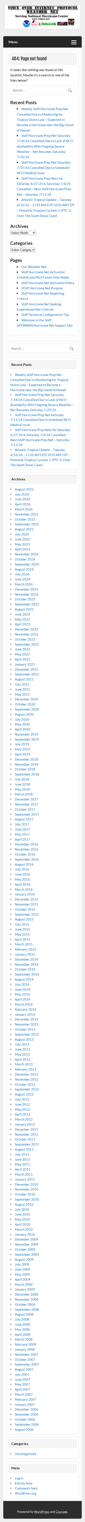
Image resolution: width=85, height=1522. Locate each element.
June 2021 (22, 689)
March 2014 (24, 1004)
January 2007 (25, 1404)
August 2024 (24, 569)
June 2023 (22, 614)
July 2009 (22, 1264)
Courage (61, 1511)
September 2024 (27, 564)
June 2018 (22, 784)
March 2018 (24, 794)
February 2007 (25, 1399)
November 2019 (26, 734)
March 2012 (24, 1119)
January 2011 (25, 1179)
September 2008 (27, 1309)
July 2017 (22, 824)
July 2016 (22, 869)
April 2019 (22, 754)
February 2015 (25, 949)
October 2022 (25, 639)
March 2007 (24, 1394)
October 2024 (25, 559)
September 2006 (27, 1424)
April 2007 (22, 1389)
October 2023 (25, 599)
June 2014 (22, 989)
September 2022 (27, 644)
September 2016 (27, 859)
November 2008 (26, 1299)
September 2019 (27, 739)
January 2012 (25, 1124)
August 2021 (24, 679)
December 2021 (26, 669)
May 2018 (22, 789)
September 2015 (27, 914)
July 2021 (22, 684)
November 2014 (26, 964)
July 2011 (22, 1154)
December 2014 (26, 959)
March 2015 (24, 944)
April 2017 (22, 839)
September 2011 (27, 1144)
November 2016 (26, 849)
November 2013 (26, 1024)
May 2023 (22, 619)
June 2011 (22, 1159)
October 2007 (25, 1359)
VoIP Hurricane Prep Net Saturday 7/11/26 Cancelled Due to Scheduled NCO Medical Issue (43, 167)
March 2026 (24, 509)
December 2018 (26, 759)
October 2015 (25, 909)
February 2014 (25, 1009)
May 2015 (22, 934)
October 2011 (25, 1139)
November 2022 (26, 634)
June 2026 (22, 499)
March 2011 (24, 1174)
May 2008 (22, 1329)
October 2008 (25, 1304)
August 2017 (24, 819)
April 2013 (22, 1059)
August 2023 (24, 609)
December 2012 (26, 1074)
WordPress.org (25, 1493)
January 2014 (25, 1014)
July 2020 (22, 719)
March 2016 (24, 889)
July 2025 (22, 534)
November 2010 (26, 1189)
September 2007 (27, 1364)
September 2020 (27, 709)
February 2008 (25, 1344)
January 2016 (25, 894)
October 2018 (25, 769)
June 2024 (22, 579)
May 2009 (22, 1274)
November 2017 (26, 804)
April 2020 (22, 729)
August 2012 (24, 1094)
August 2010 (24, 1204)
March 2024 (24, 584)
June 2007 (22, 1379)
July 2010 (22, 1209)
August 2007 (24, 1369)
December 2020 (26, 699)
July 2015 (22, 924)
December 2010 (26, 1184)
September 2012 (27, 1089)
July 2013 (22, 1044)
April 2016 (22, 884)
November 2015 (26, 904)
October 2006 (25, 1419)
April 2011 (22, 1169)
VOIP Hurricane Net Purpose (42, 288)
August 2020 (24, 714)
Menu (13, 42)
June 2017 (22, 829)
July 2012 (22, 1099)
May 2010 (22, 1219)
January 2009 (25, 1289)
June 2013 (22, 1049)
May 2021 (22, 694)
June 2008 (22, 1324)
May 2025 (22, 544)
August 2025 (24, 529)
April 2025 (22, 549)
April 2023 (22, 624)
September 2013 (27, 1034)
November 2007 (26, 1354)
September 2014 (27, 974)
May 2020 (22, 724)
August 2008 (24, 1314)
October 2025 (25, 519)
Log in (19, 1478)
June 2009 (22, 1269)
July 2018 (22, 779)
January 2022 (25, 664)
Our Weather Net (34, 267)
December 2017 (26, 799)
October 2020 (25, 704)
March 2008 (24, 1339)
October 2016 (25, 854)
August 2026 (24, 489)
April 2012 (22, 1114)
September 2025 (27, 524)
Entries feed (23, 1483)
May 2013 (22, 1054)
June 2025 (22, 539)
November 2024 (26, 554)
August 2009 (24, 1259)
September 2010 (27, 1199)
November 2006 (26, 1414)
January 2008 (25, 1349)
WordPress (41, 1511)
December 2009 (26, 1239)
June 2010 (22, 1214)
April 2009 (22, 1279)
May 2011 (22, 1164)
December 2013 (26, 1019)
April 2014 (22, 999)
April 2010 (22, 1224)
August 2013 (24, 1039)
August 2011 (24, 1149)
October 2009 (25, 1249)
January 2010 (25, 1234)
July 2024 (22, 574)
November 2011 (26, 1134)
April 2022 (22, 659)
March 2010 (24, 1229)
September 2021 (27, 674)
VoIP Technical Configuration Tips (45, 315)
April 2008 (22, 1334)
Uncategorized (25, 1454)
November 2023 (26, 594)
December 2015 (26, 899)
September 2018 (27, 774)
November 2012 (26, 1079)
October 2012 (25, 1084)
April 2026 (22, 504)
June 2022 (22, 649)
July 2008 (22, 1319)
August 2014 (24, 979)
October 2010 (25, 1194)
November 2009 (26, 1244)
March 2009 (24, 1284)
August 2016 (24, 864)
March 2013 (24, 1064)
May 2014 (22, 994)
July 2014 (22, 984)
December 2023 (26, 589)
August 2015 (24, 919)
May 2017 (22, 834)
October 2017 (25, 809)
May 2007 (22, 1384)
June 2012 (22, 1104)
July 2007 (22, 1374)
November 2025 (26, 514)
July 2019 (22, 744)
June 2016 (22, 874)
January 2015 (25, 954)
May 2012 (22, 1109)
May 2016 (22, 879)
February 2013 (25, 1069)
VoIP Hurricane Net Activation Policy (47, 283)
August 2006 (24, 1429)
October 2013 (25, 1029)
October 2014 (25, 969)
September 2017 (27, 814)
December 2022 (26, 629)
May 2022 (22, 654)
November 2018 (26, 764)
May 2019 (22, 749)
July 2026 (22, 494)
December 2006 (26, 1409)
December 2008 (26, 1294)
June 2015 (22, 929)
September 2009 (27, 1254)
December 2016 (26, 844)
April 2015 (22, 939)
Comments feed (26, 1488)
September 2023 (27, 604)
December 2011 (26, 1129)
